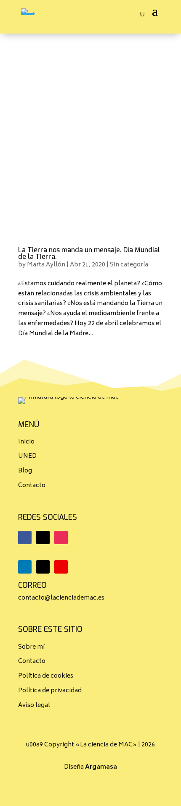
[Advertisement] (90, 128)
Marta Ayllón (46, 265)
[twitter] (43, 537)
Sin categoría (129, 265)
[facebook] (25, 537)
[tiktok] (43, 567)
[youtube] (61, 567)
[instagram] (61, 537)
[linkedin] (25, 567)
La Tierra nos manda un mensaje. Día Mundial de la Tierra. (89, 253)
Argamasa (101, 767)
